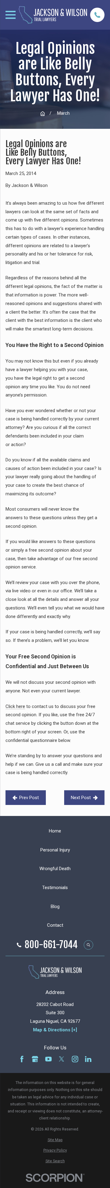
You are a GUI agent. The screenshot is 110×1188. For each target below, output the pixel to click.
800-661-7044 (51, 944)
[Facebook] (22, 1059)
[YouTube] (48, 1059)
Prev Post (29, 797)
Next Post (81, 797)
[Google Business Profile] (35, 1059)
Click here (15, 706)
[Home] (53, 14)
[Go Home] (42, 113)
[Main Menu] (11, 15)
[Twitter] (61, 1059)
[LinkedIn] (88, 1059)
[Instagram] (75, 1059)
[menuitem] (55, 1139)
